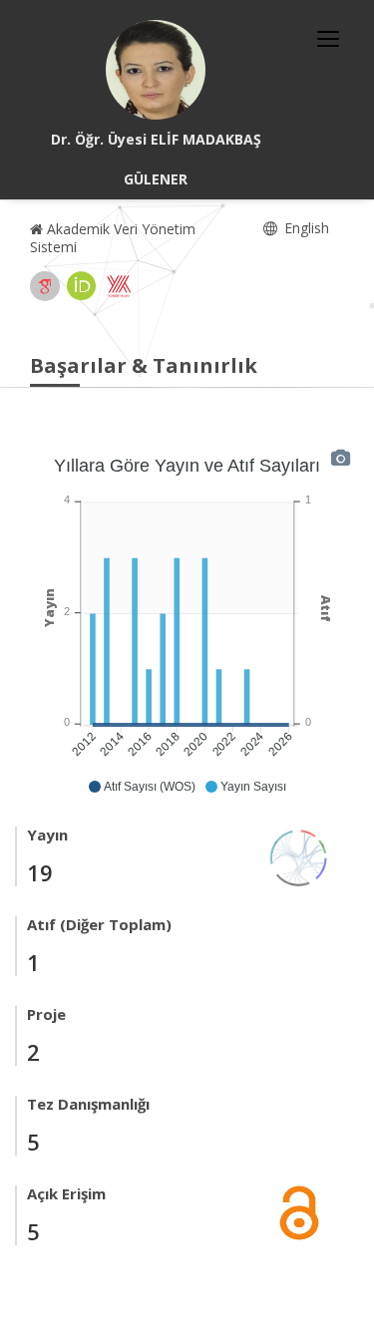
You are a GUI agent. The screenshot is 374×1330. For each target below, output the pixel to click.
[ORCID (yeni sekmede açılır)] (82, 286)
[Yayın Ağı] (299, 855)
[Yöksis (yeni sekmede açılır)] (119, 286)
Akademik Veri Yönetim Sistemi (112, 237)
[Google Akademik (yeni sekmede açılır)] (45, 286)
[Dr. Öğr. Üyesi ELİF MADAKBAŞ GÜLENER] (155, 70)
